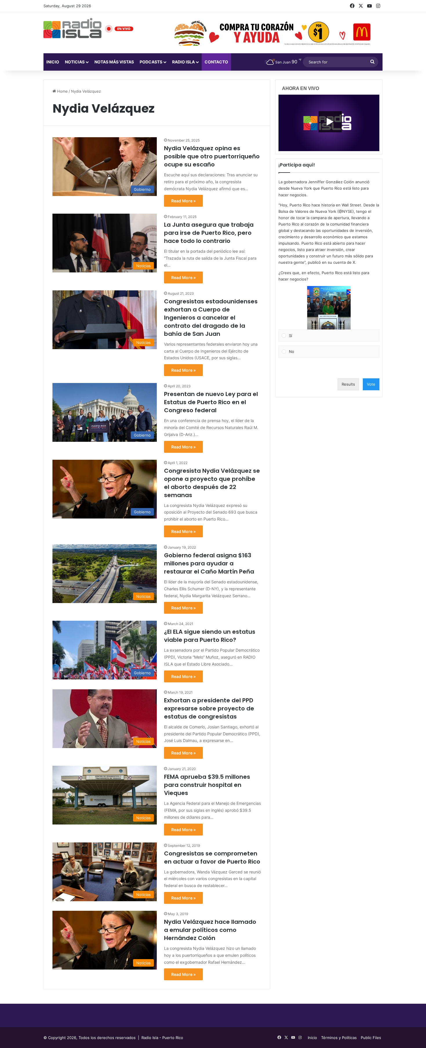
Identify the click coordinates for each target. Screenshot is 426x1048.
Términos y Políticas (339, 1037)
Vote (371, 384)
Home (62, 91)
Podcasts (151, 61)
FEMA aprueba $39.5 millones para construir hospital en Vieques (207, 785)
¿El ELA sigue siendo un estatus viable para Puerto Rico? (209, 636)
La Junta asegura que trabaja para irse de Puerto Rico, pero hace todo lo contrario (209, 233)
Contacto (216, 61)
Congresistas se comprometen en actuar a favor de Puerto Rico (212, 857)
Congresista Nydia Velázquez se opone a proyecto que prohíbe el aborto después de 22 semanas (212, 483)
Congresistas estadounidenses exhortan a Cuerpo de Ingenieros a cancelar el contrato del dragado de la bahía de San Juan (211, 317)
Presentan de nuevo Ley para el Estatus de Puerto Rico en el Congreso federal (211, 402)
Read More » (183, 200)
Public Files (371, 1037)
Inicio (52, 61)
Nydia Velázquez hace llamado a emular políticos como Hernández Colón (210, 930)
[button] (329, 307)
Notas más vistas (114, 61)
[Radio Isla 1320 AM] (72, 28)
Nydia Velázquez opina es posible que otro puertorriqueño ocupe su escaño (212, 156)
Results (348, 384)
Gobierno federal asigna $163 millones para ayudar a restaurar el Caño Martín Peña (210, 563)
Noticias (75, 61)
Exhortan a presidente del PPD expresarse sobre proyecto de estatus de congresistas (209, 708)
